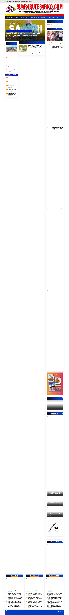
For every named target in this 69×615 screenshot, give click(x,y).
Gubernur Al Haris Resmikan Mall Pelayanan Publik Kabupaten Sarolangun (34, 606)
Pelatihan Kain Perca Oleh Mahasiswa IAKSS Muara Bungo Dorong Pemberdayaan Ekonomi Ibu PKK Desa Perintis (15, 590)
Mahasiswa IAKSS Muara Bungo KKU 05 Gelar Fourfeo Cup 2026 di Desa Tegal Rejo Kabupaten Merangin (12, 53)
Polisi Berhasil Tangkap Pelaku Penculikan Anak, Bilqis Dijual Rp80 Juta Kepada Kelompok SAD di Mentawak (12, 70)
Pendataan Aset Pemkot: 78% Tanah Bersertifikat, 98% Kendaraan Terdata (54, 606)
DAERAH (8, 31)
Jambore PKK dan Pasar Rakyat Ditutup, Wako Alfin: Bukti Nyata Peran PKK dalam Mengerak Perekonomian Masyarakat (54, 598)
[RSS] (62, 611)
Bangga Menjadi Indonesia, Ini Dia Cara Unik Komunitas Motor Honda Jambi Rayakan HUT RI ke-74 (12, 86)
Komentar (14, 74)
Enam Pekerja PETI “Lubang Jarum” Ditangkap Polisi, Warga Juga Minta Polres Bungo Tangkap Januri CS (54, 564)
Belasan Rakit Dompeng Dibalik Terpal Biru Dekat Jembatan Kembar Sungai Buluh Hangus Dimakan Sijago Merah (55, 561)
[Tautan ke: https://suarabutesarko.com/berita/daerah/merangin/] (16, 42)
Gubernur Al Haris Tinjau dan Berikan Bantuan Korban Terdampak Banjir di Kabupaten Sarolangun (34, 590)
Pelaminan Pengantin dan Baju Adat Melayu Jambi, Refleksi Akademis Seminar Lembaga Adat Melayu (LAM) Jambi (54, 405)
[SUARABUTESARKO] (34, 8)
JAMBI (16, 31)
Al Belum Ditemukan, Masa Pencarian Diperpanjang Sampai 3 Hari (12, 90)
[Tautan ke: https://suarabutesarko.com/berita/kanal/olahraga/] (62, 413)
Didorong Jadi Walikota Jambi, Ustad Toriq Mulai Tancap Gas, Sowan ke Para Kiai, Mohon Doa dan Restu (24, 35)
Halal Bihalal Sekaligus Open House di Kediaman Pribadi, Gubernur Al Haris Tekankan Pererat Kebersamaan (12, 66)
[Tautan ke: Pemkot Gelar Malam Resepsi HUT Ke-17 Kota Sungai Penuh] (54, 583)
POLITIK (29, 31)
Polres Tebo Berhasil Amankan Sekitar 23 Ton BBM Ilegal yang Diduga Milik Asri (15, 594)
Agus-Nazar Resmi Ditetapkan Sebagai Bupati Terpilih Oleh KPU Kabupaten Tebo (57, 209)
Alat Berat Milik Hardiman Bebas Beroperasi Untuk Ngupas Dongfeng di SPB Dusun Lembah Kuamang (55, 558)
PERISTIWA (26, 31)
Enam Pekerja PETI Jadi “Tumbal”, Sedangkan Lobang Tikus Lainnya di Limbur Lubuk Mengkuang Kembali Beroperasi (54, 555)
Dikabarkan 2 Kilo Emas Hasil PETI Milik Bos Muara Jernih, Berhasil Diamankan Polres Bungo (12, 57)
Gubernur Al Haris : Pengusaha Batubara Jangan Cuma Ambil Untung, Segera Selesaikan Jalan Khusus (34, 602)
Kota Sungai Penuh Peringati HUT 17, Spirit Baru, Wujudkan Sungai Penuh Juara (54, 594)
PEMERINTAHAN (20, 31)
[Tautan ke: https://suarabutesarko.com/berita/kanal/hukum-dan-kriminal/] (62, 541)
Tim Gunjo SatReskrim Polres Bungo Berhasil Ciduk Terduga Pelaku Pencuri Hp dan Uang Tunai (55, 567)
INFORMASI (12, 31)
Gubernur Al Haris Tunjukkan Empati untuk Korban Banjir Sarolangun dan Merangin (12, 62)
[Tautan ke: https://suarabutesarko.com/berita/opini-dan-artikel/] (62, 398)
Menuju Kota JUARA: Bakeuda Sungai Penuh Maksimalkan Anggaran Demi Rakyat (55, 602)
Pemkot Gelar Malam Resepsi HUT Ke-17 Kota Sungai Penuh (54, 590)
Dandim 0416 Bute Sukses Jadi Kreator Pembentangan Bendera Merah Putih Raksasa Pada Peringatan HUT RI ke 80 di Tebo (15, 606)
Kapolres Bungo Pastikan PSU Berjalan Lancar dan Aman (57, 128)
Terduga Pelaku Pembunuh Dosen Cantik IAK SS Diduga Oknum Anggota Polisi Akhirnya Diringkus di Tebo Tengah (15, 598)
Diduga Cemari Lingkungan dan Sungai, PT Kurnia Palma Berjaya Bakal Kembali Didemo (15, 602)
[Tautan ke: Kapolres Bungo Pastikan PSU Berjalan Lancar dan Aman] (49, 167)
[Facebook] (58, 611)
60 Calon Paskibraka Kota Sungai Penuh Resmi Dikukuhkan (12, 82)
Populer (8, 74)
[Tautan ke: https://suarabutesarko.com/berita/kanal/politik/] (62, 28)
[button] (63, 1)
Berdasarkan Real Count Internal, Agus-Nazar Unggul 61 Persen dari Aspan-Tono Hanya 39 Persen (57, 290)
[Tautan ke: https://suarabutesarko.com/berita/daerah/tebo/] (23, 575)
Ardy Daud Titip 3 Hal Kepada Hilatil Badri (12, 94)
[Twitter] (60, 611)
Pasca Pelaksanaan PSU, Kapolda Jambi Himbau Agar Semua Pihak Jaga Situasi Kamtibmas (57, 47)
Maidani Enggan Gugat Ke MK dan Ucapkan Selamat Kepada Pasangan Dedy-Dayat (54, 43)
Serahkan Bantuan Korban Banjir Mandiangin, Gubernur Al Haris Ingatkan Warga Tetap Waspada (34, 598)
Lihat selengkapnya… (32, 53)
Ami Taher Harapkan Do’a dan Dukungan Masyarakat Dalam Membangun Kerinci (12, 78)
